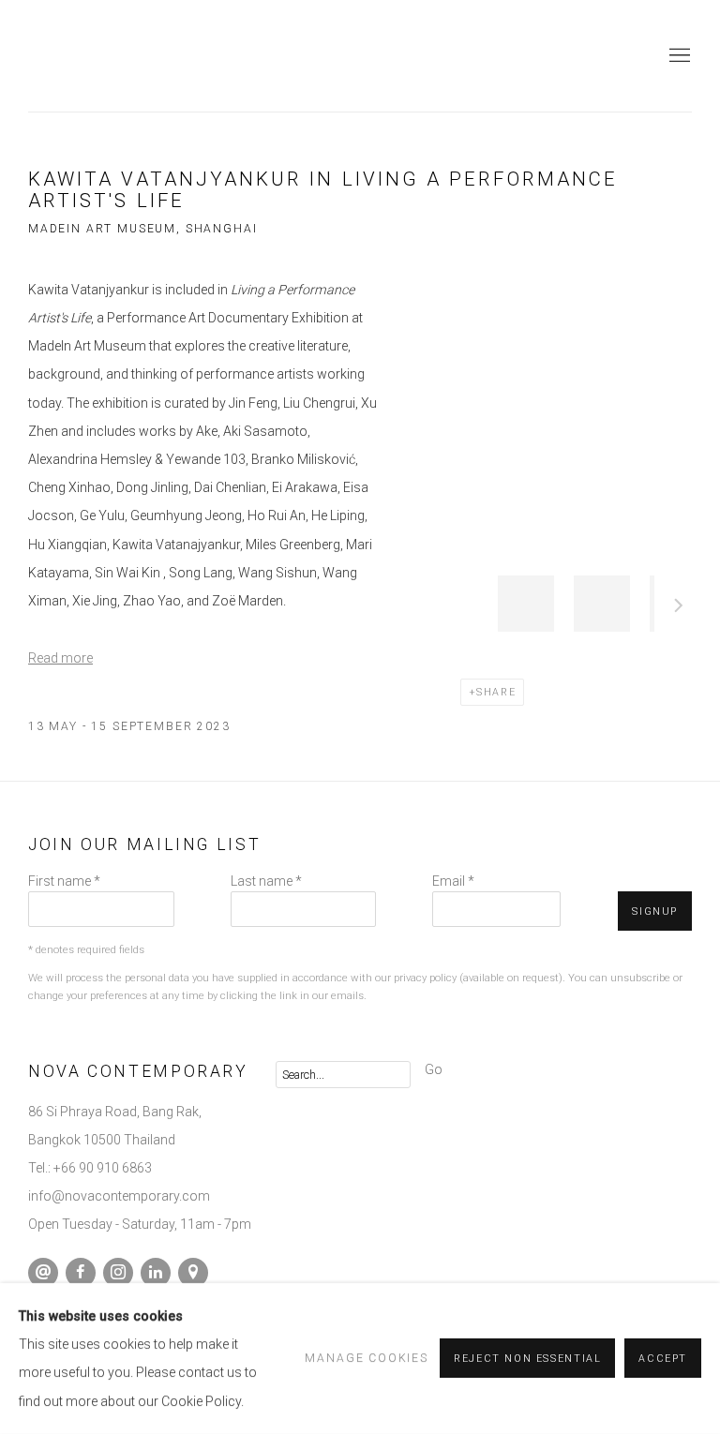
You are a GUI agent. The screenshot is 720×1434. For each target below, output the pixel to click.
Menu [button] (678, 56)
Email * (453, 881)
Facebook (81, 1273)
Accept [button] (662, 1359)
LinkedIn (156, 1273)
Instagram (118, 1273)
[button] (526, 603)
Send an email (43, 1273)
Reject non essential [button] (527, 1359)
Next (679, 608)
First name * (64, 881)
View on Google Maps (193, 1273)
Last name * (266, 881)
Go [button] (433, 1069)
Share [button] (496, 692)
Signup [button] (655, 911)
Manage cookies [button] (366, 1358)
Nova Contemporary (93, 55)
